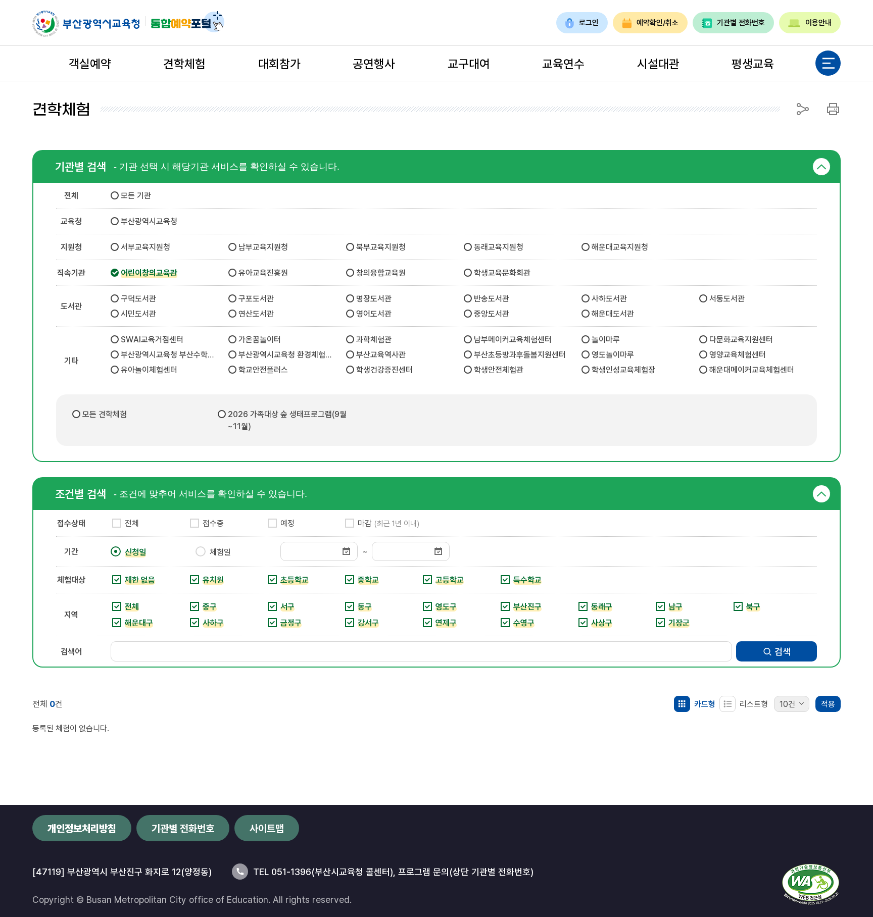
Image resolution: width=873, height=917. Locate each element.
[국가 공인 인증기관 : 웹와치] (811, 884)
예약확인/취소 (657, 22)
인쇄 (833, 109)
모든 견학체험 (104, 414)
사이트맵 (267, 828)
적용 (828, 703)
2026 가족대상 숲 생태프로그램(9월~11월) (287, 420)
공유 (802, 109)
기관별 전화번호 (741, 22)
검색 (782, 651)
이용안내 (818, 22)
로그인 (589, 22)
